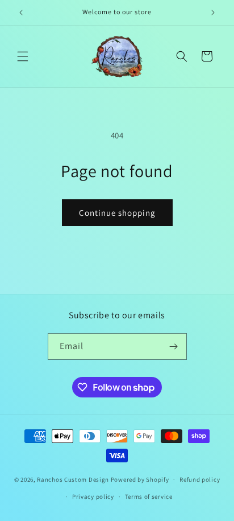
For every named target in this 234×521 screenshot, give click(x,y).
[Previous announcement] (21, 12)
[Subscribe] (173, 346)
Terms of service (149, 497)
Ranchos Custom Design (73, 479)
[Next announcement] (212, 12)
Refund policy (199, 479)
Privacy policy (93, 497)
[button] (22, 56)
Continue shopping (117, 212)
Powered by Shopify (140, 479)
